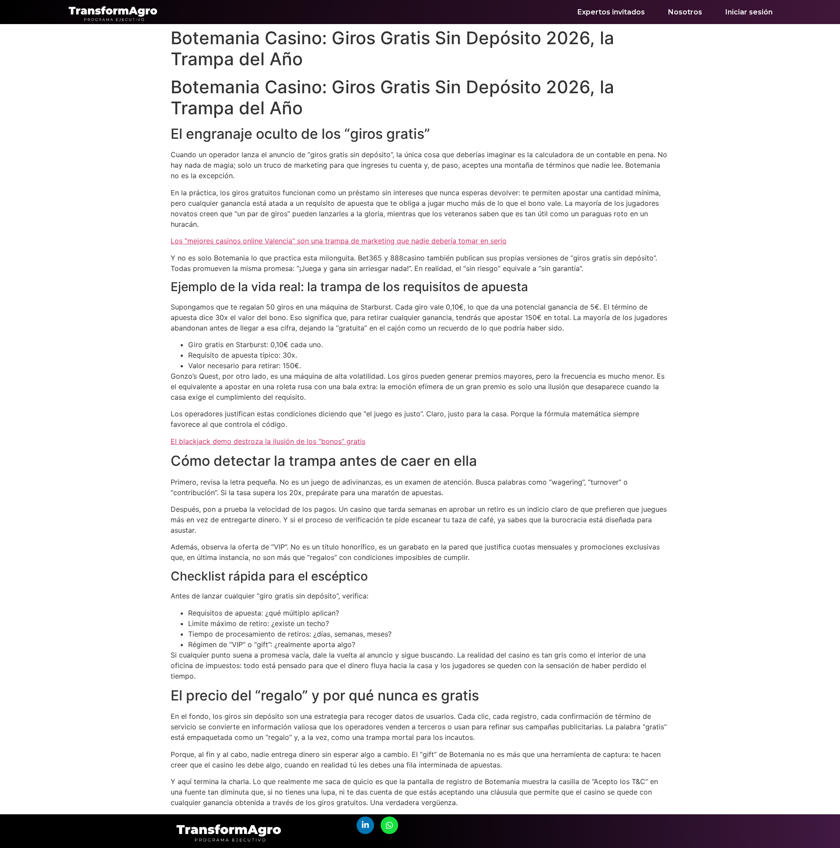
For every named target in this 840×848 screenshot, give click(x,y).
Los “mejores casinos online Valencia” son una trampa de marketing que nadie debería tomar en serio (339, 240)
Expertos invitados (611, 12)
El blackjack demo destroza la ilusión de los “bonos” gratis (268, 441)
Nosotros (685, 12)
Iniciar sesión (749, 12)
